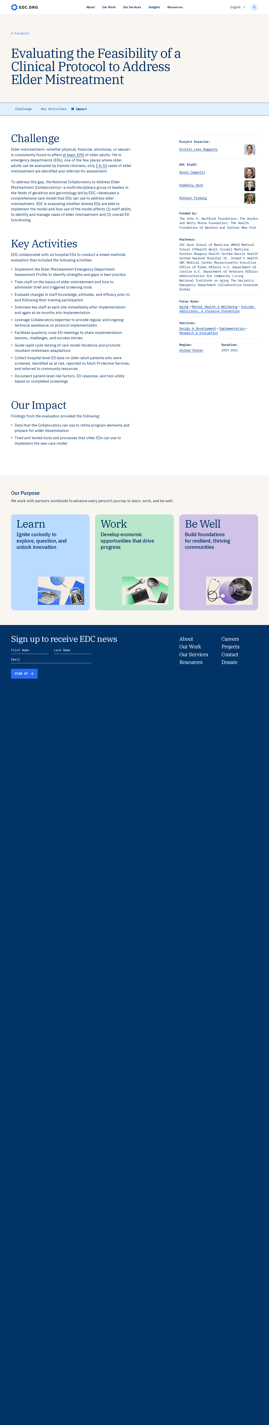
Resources (175, 7)
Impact (81, 109)
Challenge (23, 109)
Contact (229, 654)
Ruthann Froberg (193, 198)
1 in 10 (101, 165)
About (90, 7)
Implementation (232, 328)
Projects (22, 33)
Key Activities (54, 109)
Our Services (132, 7)
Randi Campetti (192, 172)
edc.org (24, 7)
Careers (230, 639)
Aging (183, 306)
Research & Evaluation (198, 333)
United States (191, 350)
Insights (154, 7)
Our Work (109, 7)
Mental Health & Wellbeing (215, 306)
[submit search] (254, 7)
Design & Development (197, 328)
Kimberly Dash (191, 185)
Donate (229, 662)
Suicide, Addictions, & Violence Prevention (217, 308)
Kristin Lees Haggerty (198, 149)
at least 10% (73, 154)
